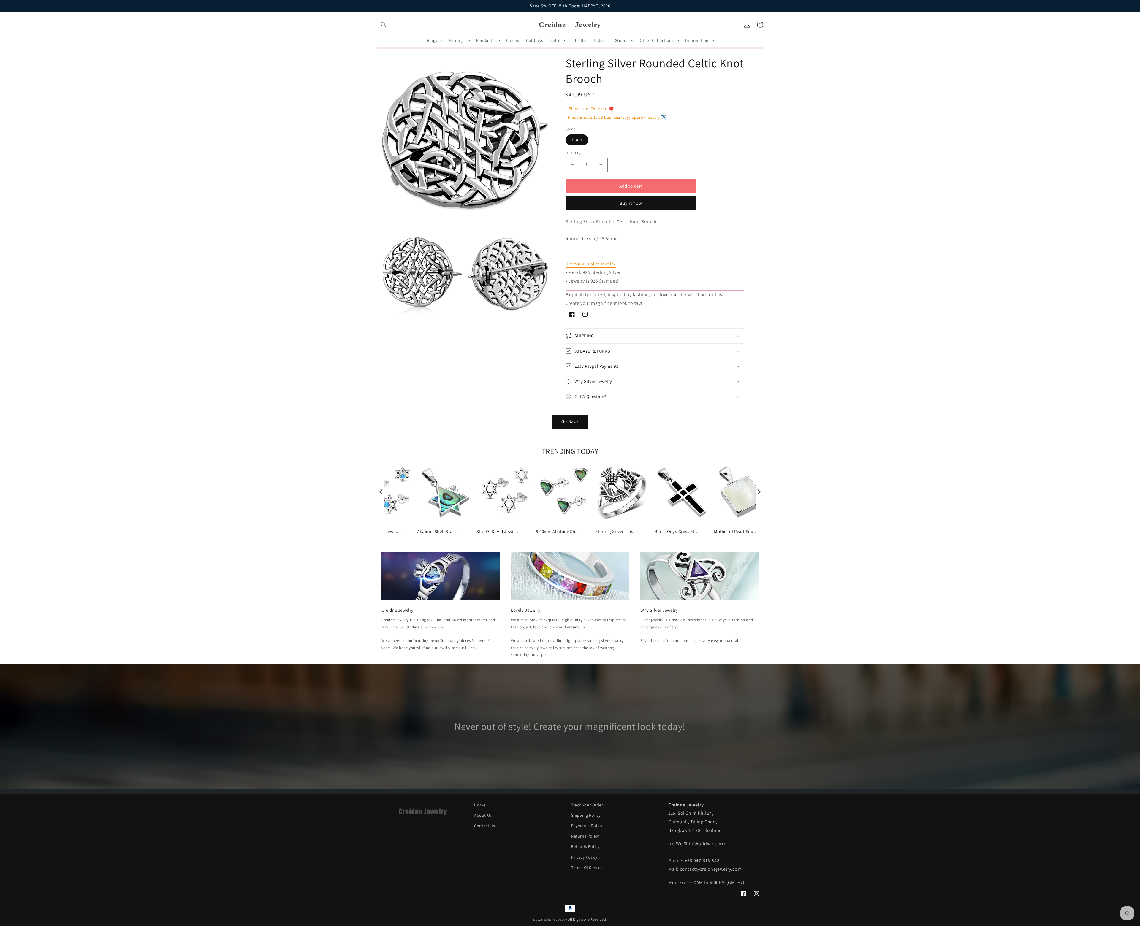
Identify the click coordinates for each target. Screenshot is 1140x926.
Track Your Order (587, 805)
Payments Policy (586, 825)
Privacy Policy (584, 857)
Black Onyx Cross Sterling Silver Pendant (677, 531)
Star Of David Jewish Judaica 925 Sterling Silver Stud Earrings (498, 531)
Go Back (570, 421)
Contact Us (484, 825)
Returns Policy (585, 836)
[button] (383, 24)
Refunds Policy (585, 846)
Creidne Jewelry (395, 619)
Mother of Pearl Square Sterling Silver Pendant (736, 531)
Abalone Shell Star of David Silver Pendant (439, 531)
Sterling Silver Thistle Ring (617, 531)
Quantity (573, 153)
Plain (577, 139)
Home (479, 805)
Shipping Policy (586, 815)
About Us (483, 815)
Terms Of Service (587, 867)
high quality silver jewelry (583, 619)
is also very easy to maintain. (716, 640)
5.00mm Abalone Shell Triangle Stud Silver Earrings (558, 531)
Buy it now (631, 203)
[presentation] (381, 491)
